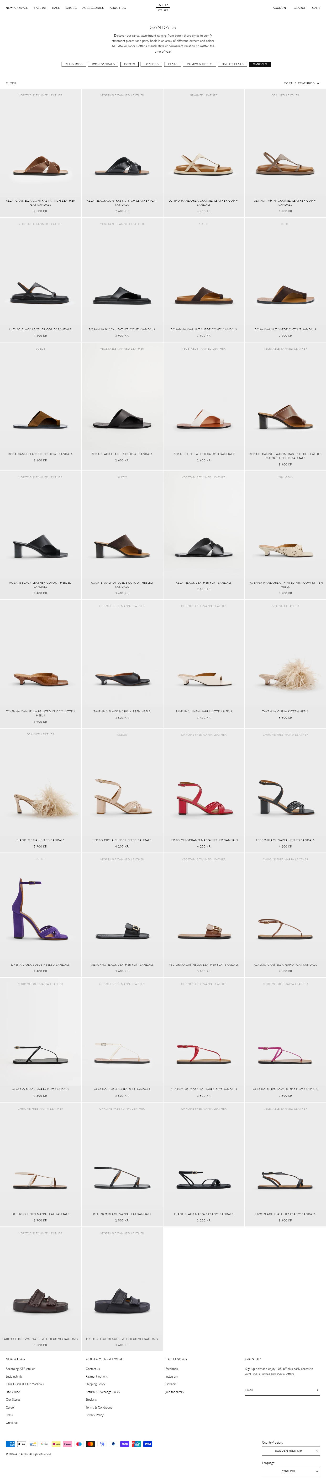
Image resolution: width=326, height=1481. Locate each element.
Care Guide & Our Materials (25, 1384)
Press (9, 1415)
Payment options (97, 1376)
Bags (56, 8)
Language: (268, 1463)
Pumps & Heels (199, 64)
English (288, 1471)
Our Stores (13, 1400)
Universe (12, 1423)
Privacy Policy (95, 1415)
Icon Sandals (103, 64)
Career (10, 1407)
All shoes (73, 64)
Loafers (151, 64)
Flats (172, 64)
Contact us (93, 1369)
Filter (11, 83)
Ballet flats (232, 64)
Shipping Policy (95, 1384)
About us (118, 8)
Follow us (176, 1359)
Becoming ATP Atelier (20, 1369)
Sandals (260, 64)
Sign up (253, 1359)
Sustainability (14, 1376)
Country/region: (272, 1442)
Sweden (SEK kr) (288, 1451)
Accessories (93, 8)
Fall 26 (40, 8)
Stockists (91, 1400)
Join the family (174, 1392)
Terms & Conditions (99, 1407)
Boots (129, 64)
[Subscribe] (315, 1389)
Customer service (104, 1359)
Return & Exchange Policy (103, 1392)
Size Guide (13, 1392)
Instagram (171, 1376)
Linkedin (171, 1384)
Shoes (71, 8)
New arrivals (17, 8)
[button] (300, 8)
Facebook (171, 1369)
